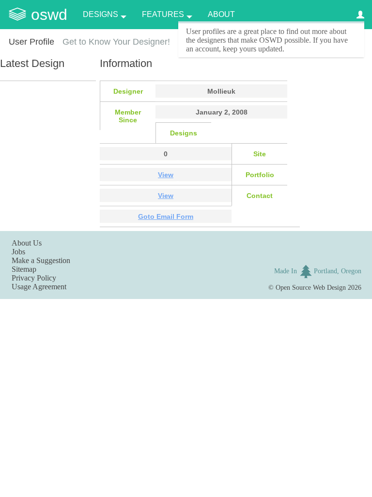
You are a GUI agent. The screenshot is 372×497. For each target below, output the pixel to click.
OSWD (49, 14)
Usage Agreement (39, 286)
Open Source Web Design (311, 287)
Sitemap (24, 269)
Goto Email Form (165, 216)
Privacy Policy (34, 278)
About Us (27, 243)
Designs (100, 14)
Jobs (18, 252)
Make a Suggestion (41, 260)
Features (163, 14)
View (165, 175)
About (221, 14)
